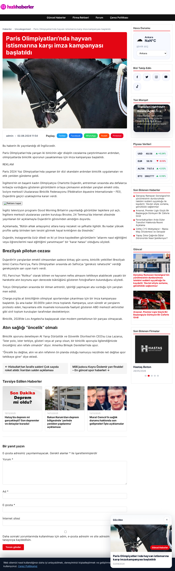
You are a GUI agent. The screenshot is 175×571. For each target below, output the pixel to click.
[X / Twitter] (147, 77)
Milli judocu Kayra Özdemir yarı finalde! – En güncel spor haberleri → (97, 368)
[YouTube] (166, 77)
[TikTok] (137, 87)
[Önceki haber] (157, 110)
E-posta (9, 505)
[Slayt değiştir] (146, 376)
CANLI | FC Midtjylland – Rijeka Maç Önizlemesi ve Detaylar (152, 230)
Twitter (62, 135)
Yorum (8, 459)
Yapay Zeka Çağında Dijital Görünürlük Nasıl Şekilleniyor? (152, 236)
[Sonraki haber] (164, 110)
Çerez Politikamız (27, 566)
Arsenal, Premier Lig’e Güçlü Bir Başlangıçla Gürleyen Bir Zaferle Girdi (153, 213)
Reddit (104, 135)
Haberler (7, 29)
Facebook (75, 135)
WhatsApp (91, 135)
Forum (99, 17)
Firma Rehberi (81, 17)
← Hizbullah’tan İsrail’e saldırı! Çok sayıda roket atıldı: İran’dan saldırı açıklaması (32, 368)
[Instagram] (156, 77)
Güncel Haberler (56, 17)
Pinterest (117, 135)
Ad (5, 491)
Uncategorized (23, 29)
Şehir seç (143, 46)
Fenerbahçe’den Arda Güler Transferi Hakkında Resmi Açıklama (150, 222)
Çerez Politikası (119, 17)
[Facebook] (137, 77)
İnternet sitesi (11, 518)
